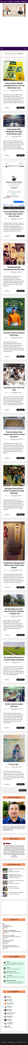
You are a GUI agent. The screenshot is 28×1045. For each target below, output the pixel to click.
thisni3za (9, 1019)
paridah (8, 996)
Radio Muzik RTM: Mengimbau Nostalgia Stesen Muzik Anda (14, 131)
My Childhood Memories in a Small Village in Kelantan (14, 658)
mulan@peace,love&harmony (9, 930)
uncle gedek (10, 1022)
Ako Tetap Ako (6, 925)
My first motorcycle (13, 886)
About (5, 1)
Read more (20, 107)
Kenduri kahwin (6, 941)
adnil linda (9, 999)
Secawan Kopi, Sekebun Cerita (9, 945)
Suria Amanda (10, 1003)
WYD (7, 1042)
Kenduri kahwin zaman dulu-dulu (14, 705)
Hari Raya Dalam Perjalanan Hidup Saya (14, 334)
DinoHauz (9, 1009)
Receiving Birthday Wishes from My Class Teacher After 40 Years (14, 214)
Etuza (8, 1026)
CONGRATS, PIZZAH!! (7, 926)
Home (1, 1)
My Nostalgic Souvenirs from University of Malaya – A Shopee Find (14, 611)
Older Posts (22, 790)
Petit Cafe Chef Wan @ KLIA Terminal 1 (12, 936)
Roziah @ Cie (10, 1016)
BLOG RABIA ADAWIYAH (8, 940)
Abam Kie (7, 90)
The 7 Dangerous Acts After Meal (16, 892)
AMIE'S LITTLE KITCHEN (8, 935)
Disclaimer (16, 1)
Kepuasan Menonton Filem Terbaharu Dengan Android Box (16, 875)
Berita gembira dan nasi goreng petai (11, 946)
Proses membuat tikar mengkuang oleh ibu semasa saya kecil (14, 434)
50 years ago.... (14, 764)
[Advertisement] (14, 32)
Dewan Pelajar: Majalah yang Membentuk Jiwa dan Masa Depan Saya (14, 85)
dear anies (9, 1006)
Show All (14, 55)
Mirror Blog (24, 1)
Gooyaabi (15, 1042)
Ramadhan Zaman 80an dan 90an (14, 389)
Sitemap (10, 1)
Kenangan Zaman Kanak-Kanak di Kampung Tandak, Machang (14, 491)
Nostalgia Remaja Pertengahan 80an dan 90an (14, 268)
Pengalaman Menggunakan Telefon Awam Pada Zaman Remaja (14, 565)
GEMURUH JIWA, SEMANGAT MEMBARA (12, 931)
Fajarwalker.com (11, 1013)
